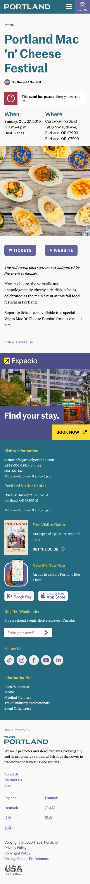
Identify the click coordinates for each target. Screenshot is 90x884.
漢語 (48, 817)
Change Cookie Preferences (26, 858)
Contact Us (13, 779)
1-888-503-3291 (16, 465)
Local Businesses (17, 687)
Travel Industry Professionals (27, 703)
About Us (11, 774)
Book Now (67, 432)
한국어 (9, 827)
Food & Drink (24, 342)
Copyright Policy (17, 853)
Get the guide (45, 549)
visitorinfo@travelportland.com (29, 460)
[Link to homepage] (27, 6)
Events (9, 25)
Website (63, 250)
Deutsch (11, 807)
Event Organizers (17, 708)
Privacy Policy (15, 847)
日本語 (50, 807)
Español (10, 797)
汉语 (7, 817)
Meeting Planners (17, 697)
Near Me (83, 10)
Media (9, 692)
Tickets (22, 250)
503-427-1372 (14, 471)
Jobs (8, 785)
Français (52, 797)
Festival (9, 342)
